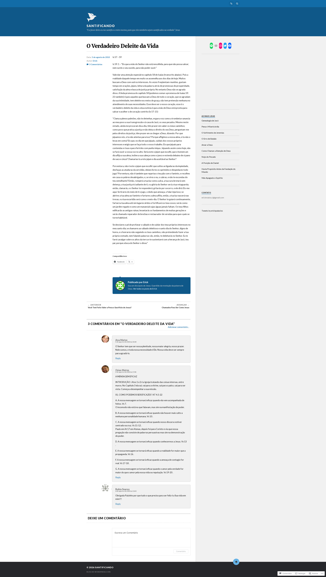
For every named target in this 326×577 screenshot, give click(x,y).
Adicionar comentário (178, 327)
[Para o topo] (236, 562)
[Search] (237, 3)
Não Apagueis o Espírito (212, 178)
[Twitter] (225, 46)
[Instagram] (220, 46)
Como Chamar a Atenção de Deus (216, 151)
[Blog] (231, 3)
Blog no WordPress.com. (99, 572)
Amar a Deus (207, 145)
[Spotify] (211, 46)
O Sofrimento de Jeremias (213, 132)
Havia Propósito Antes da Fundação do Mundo (218, 170)
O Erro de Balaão (209, 138)
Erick (95, 61)
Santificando (101, 26)
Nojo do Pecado (209, 157)
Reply (118, 358)
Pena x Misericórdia (210, 126)
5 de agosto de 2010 (101, 57)
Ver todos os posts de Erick (145, 288)
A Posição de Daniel (210, 163)
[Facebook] (229, 46)
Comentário (181, 551)
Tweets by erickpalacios (212, 210)
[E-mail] (216, 46)
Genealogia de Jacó (210, 120)
